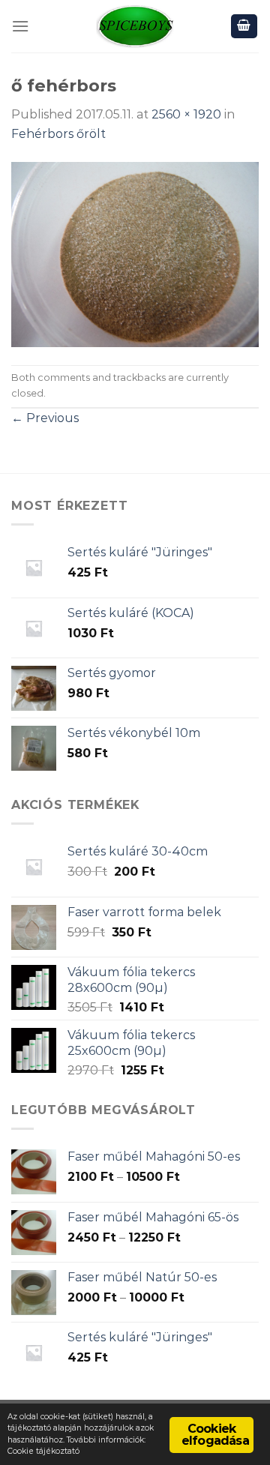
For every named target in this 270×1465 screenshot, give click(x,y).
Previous (45, 418)
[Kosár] (244, 26)
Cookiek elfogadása (215, 1435)
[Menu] (20, 25)
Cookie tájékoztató (44, 1451)
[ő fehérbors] (135, 253)
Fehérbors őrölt (58, 134)
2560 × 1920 (186, 114)
